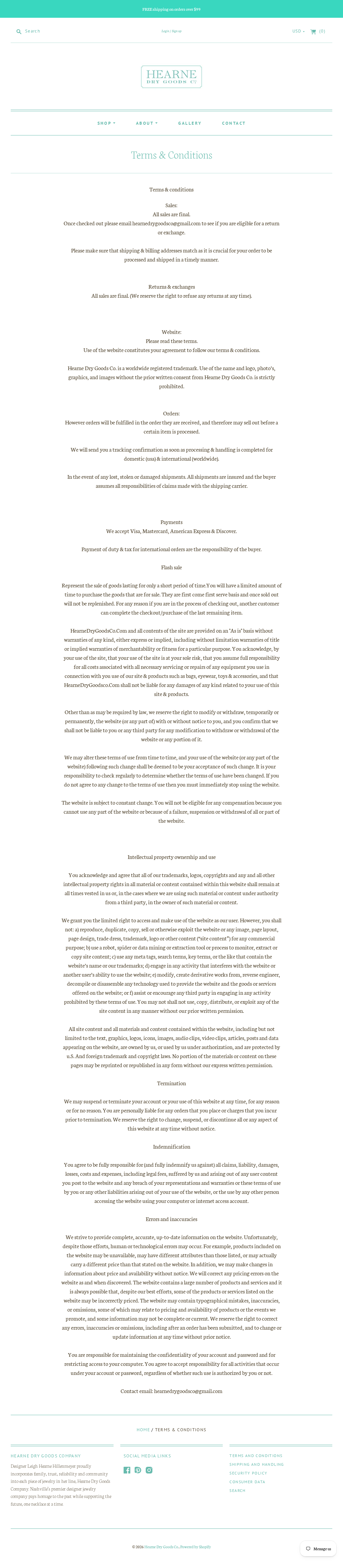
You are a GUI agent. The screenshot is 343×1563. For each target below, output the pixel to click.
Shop (105, 123)
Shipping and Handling (256, 1464)
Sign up (177, 30)
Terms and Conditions (255, 1455)
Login (165, 30)
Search (237, 1490)
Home (143, 1430)
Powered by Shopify (195, 1546)
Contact (234, 123)
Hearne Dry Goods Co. (161, 1546)
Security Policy (248, 1472)
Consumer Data (247, 1481)
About (145, 123)
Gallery (190, 123)
